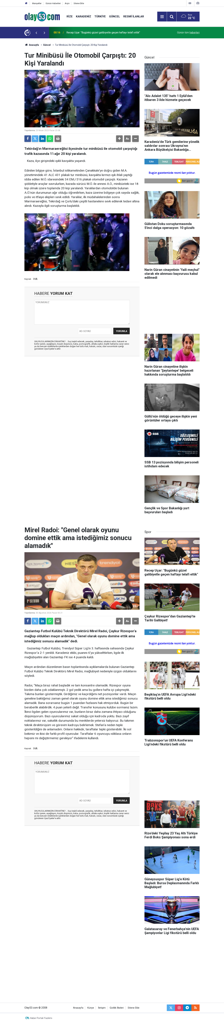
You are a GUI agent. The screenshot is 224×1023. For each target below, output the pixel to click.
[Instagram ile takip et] (179, 1007)
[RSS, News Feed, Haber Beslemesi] (195, 1007)
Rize (70, 16)
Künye (90, 1007)
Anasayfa (33, 45)
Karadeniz (83, 16)
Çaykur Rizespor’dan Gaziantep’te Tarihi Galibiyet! (94, 32)
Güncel (114, 16)
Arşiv (67, 3)
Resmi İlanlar (133, 16)
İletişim (102, 1007)
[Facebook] (27, 138)
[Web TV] (190, 3)
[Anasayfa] (26, 3)
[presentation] (36, 33)
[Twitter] (35, 138)
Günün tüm (188, 32)
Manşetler (36, 3)
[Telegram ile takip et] (187, 1007)
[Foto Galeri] (198, 3)
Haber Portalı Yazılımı (41, 1018)
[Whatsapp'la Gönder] (50, 138)
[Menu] (162, 17)
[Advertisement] (15, 87)
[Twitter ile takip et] (171, 1007)
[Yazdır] (58, 138)
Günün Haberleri (53, 3)
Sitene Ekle (79, 3)
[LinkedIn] (42, 138)
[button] (119, 138)
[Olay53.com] (42, 16)
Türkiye (100, 16)
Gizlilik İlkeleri (117, 1007)
